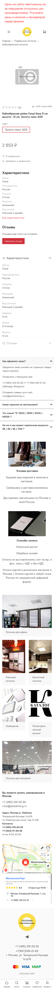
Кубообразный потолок (15, 44)
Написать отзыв (13, 241)
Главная (6, 40)
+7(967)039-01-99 (27, 951)
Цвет (5, 123)
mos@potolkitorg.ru (14, 806)
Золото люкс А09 (16, 129)
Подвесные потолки (25, 40)
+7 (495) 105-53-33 (14, 802)
